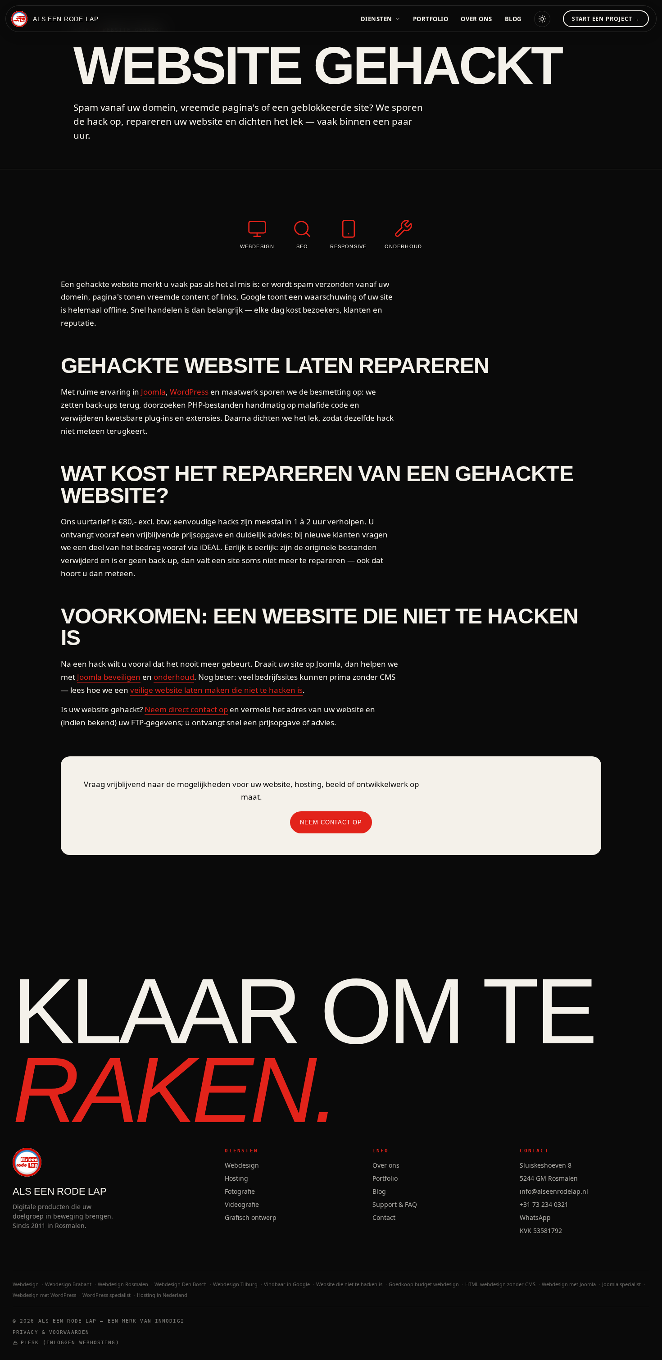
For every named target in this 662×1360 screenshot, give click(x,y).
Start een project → (606, 19)
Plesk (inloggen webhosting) (70, 1343)
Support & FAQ (394, 1204)
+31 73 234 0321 (544, 1204)
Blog (513, 19)
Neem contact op (331, 822)
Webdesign (242, 1165)
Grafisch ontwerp (251, 1217)
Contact (383, 1217)
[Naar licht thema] (542, 19)
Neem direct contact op (186, 709)
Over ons (476, 19)
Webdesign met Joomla (569, 1284)
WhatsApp (535, 1217)
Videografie (242, 1204)
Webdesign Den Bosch (180, 1284)
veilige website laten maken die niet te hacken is (216, 690)
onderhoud (174, 677)
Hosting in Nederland (162, 1295)
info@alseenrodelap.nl (554, 1191)
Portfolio (431, 19)
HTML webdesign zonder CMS (500, 1284)
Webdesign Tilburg (235, 1284)
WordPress (189, 392)
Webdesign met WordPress (44, 1295)
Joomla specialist (621, 1284)
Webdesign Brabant (68, 1284)
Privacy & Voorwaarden (51, 1332)
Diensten (376, 19)
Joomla (153, 392)
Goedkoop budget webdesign (424, 1284)
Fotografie (240, 1191)
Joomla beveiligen (109, 677)
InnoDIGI (169, 1321)
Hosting (236, 1178)
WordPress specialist (106, 1295)
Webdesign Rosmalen (123, 1284)
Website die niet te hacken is (349, 1284)
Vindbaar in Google (287, 1284)
